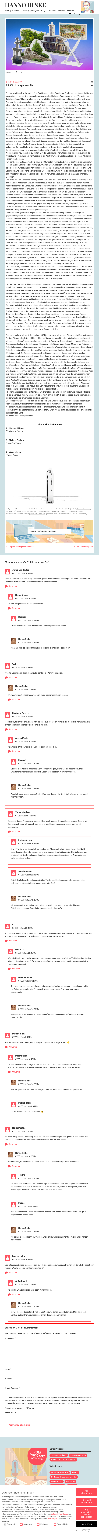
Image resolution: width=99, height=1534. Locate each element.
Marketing (44, 1524)
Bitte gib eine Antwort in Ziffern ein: (20, 1408)
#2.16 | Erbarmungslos (83, 547)
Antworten (13, 586)
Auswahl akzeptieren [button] (86, 1501)
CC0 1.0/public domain (75, 511)
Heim (7, 10)
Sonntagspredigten (31, 10)
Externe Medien (63, 1524)
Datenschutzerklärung (20, 1397)
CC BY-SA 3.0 (10, 511)
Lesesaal (52, 10)
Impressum (94, 1531)
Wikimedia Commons (83, 509)
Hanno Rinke (25, 5)
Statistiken (28, 1524)
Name (8, 1369)
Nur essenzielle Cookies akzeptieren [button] (86, 1513)
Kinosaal (70, 10)
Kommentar (10, 1338)
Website (8, 1379)
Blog (43, 10)
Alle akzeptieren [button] (86, 1492)
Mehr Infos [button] (86, 1524)
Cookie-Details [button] (86, 1529)
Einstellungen (52, 1519)
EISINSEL (16, 10)
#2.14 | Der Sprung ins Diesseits (20, 547)
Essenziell (11, 1524)
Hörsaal (61, 10)
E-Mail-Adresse (12, 1388)
